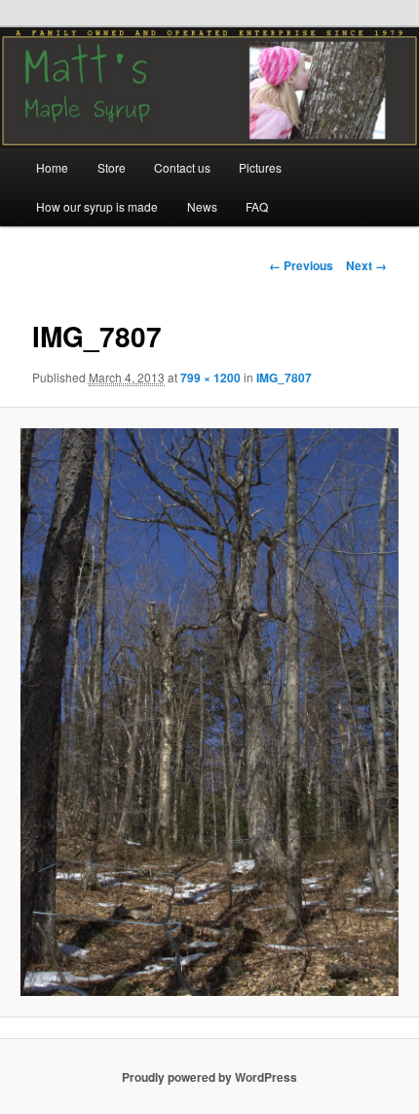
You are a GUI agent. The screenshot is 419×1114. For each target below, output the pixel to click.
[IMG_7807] (209, 712)
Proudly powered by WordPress (209, 1077)
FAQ (257, 206)
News (202, 206)
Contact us (182, 167)
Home (52, 167)
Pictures (260, 167)
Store (111, 167)
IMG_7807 (284, 377)
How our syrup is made (97, 206)
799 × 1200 (210, 377)
